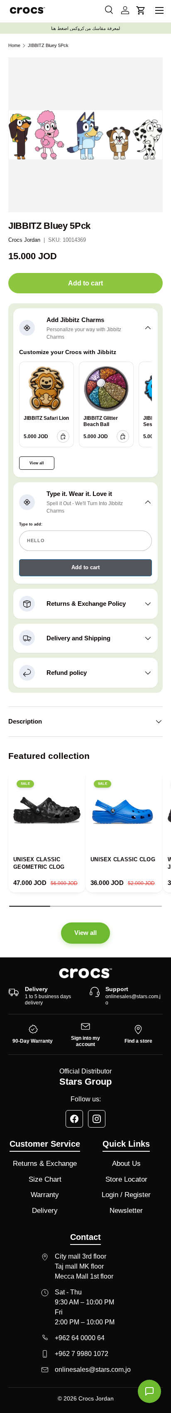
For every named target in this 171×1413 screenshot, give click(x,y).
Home (14, 45)
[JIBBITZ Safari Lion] (46, 389)
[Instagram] (96, 1119)
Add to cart (85, 283)
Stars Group (85, 1081)
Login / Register (126, 1195)
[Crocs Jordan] (85, 973)
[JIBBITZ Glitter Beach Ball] (106, 389)
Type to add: (30, 524)
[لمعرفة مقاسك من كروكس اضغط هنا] (85, 28)
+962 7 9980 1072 (81, 1353)
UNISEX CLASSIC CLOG (122, 859)
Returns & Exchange (45, 1164)
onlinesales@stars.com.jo (133, 1000)
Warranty (45, 1195)
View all (36, 463)
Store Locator (126, 1179)
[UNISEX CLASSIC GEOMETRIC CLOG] (47, 810)
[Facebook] (74, 1119)
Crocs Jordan (24, 240)
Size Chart (45, 1179)
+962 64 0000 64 (80, 1337)
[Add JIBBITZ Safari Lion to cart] (63, 436)
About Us (126, 1164)
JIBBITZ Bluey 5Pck (48, 45)
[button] (141, 10)
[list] (85, 135)
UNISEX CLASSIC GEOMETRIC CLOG (39, 863)
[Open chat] (149, 1391)
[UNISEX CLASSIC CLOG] (124, 810)
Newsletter (126, 1211)
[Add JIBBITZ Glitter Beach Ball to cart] (123, 436)
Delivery (45, 1211)
